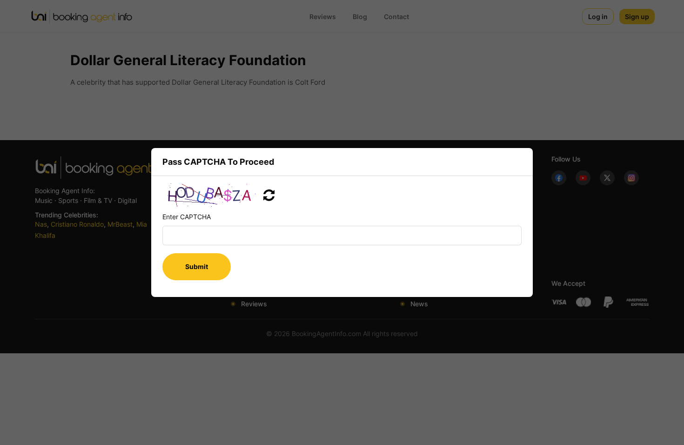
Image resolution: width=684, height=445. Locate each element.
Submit (196, 266)
